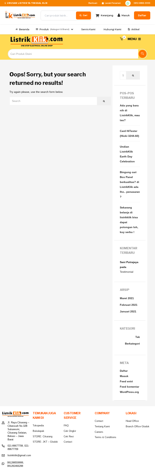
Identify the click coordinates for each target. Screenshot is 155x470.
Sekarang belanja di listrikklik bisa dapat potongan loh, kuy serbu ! (129, 220)
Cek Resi (69, 436)
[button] (121, 39)
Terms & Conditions (105, 437)
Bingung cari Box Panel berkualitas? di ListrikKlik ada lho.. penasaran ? (130, 184)
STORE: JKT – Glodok (45, 441)
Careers (99, 432)
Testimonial (126, 271)
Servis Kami (88, 29)
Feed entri (126, 381)
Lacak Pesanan (113, 3)
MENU (132, 39)
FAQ (66, 425)
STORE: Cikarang (42, 436)
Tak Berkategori (132, 340)
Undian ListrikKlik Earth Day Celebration (127, 154)
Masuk (124, 376)
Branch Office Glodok (137, 426)
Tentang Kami (102, 426)
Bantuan (92, 3)
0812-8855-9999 (142, 3)
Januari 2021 (128, 311)
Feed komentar (129, 386)
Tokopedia (38, 425)
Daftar (142, 15)
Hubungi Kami (112, 29)
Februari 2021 (128, 304)
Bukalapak (38, 431)
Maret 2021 (127, 298)
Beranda (24, 29)
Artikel (135, 29)
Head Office (132, 421)
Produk (54, 29)
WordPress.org (129, 391)
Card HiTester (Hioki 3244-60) (129, 133)
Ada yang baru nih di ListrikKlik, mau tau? (130, 113)
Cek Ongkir (70, 431)
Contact (68, 441)
